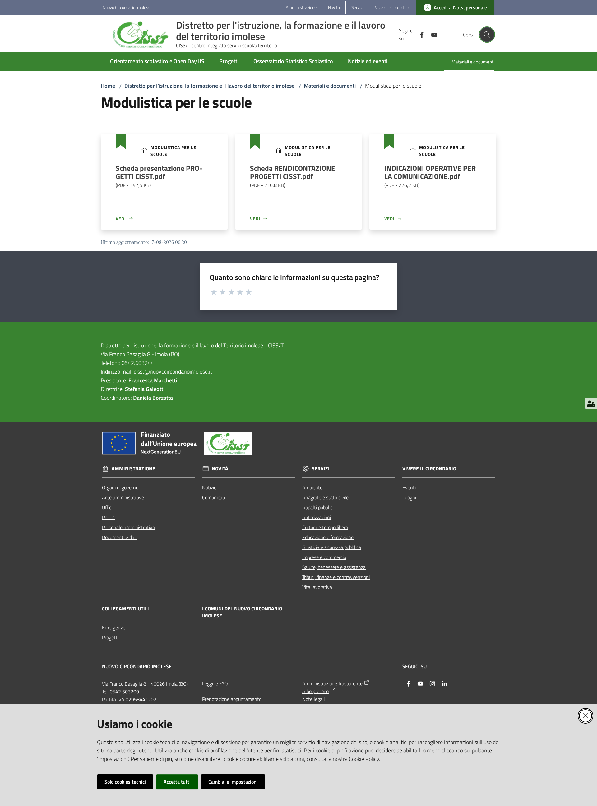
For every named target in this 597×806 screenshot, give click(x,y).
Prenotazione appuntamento (231, 699)
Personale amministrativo (128, 527)
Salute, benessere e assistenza (334, 567)
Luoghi (409, 497)
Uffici (107, 507)
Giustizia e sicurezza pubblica (331, 547)
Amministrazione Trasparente (332, 683)
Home (108, 86)
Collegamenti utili (125, 608)
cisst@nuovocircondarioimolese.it (173, 371)
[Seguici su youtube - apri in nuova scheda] (432, 34)
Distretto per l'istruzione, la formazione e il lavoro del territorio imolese (209, 86)
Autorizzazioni (316, 517)
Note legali (313, 699)
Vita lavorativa (317, 587)
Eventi (409, 487)
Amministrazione (133, 468)
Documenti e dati (119, 537)
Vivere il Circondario (429, 468)
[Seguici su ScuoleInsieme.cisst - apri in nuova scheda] (419, 34)
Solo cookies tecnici (125, 781)
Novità (220, 468)
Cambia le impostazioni (233, 781)
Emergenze (113, 627)
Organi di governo (120, 487)
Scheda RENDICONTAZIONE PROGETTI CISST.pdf (292, 176)
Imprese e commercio (324, 557)
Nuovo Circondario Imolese (126, 7)
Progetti (110, 637)
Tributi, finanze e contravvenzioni (336, 577)
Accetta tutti (177, 781)
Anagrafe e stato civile (325, 497)
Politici (108, 517)
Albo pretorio (315, 691)
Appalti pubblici (317, 507)
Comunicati (213, 497)
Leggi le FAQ (215, 683)
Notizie (209, 487)
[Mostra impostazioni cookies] (591, 403)
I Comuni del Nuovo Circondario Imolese (242, 612)
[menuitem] (157, 61)
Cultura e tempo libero (325, 527)
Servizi (321, 468)
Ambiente (312, 487)
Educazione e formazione (328, 537)
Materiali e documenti (330, 86)
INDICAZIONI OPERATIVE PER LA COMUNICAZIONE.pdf (430, 176)
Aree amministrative (123, 497)
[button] (486, 34)
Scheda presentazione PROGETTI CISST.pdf (159, 176)
